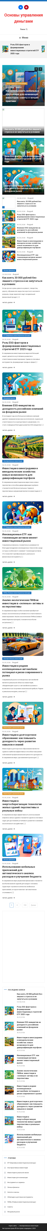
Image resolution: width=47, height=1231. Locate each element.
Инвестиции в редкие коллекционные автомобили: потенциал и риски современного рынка (29, 1090)
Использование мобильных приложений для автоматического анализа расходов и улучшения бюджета (29, 1140)
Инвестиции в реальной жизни (13, 727)
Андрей (19, 87)
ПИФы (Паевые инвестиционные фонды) (16, 593)
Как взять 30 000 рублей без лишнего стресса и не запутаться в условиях (29, 203)
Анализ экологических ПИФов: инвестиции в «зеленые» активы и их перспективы (22, 603)
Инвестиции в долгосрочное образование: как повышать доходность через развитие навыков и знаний (30, 1105)
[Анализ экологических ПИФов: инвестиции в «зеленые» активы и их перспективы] (9, 1075)
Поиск (22, 29)
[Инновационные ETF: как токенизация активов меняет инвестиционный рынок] (9, 1059)
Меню (25, 37)
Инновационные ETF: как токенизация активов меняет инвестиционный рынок (29, 257)
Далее (33, 905)
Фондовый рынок (9, 398)
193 (25, 905)
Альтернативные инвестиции (12, 461)
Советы (10, 1207)
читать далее (7, 302)
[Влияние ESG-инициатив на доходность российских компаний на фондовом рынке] (9, 1026)
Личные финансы (9, 270)
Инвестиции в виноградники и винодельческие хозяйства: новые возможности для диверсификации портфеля (30, 244)
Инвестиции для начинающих (16, 83)
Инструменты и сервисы (16, 1182)
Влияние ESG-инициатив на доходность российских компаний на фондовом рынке (23, 188)
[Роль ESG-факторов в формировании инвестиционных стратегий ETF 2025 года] (9, 1011)
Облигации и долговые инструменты (20, 1197)
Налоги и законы (13, 1192)
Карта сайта (13, 1226)
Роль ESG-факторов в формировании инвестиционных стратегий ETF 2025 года (22, 49)
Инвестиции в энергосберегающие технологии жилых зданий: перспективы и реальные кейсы (29, 1122)
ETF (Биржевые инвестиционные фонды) (16, 335)
